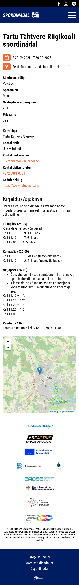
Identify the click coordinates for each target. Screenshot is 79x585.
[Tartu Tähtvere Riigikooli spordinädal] (39, 371)
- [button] (8, 347)
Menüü (59, 15)
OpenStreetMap (67, 411)
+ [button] (8, 341)
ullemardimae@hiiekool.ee (21, 161)
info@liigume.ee (40, 557)
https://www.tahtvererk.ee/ (21, 186)
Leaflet (53, 411)
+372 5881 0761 (14, 173)
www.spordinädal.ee (39, 563)
